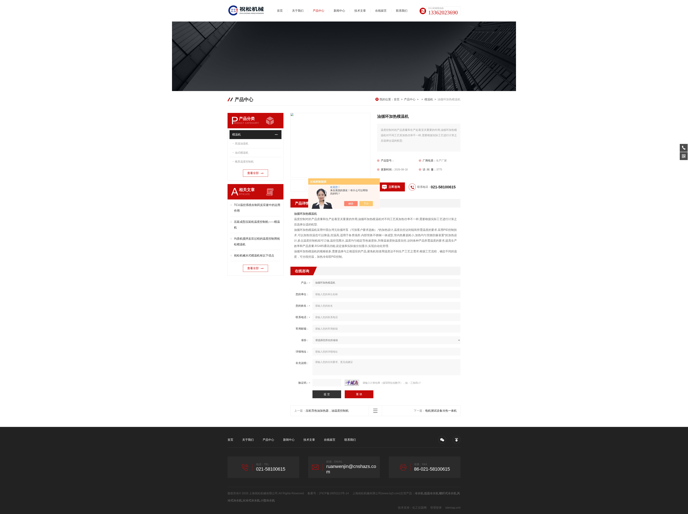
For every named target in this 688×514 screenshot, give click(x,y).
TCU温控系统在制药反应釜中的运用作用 (257, 207)
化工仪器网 (419, 507)
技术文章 (360, 10)
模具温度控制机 (244, 161)
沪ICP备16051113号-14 (334, 493)
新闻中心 (339, 10)
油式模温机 (241, 152)
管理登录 (436, 507)
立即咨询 (394, 186)
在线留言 (381, 10)
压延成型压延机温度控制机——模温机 (257, 224)
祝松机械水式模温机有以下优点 (254, 255)
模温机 (428, 99)
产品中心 (318, 10)
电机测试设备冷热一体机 (441, 410)
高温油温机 (241, 143)
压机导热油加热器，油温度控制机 (327, 410)
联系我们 (401, 10)
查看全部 (253, 173)
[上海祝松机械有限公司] (246, 10)
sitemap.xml (452, 507)
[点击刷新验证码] (352, 383)
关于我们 (298, 10)
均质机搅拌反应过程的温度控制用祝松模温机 (257, 241)
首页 (280, 10)
